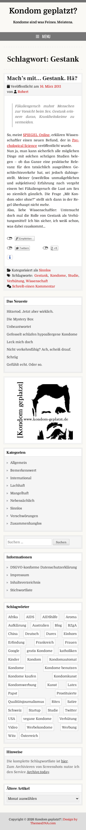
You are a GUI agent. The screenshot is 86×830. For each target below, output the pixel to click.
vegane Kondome (37, 719)
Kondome (58, 275)
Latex (72, 685)
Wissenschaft (37, 281)
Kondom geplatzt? (43, 10)
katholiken (68, 651)
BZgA (72, 625)
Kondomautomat (63, 659)
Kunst (52, 685)
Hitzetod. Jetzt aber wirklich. (30, 311)
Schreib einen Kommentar (33, 286)
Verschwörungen (24, 516)
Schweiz (15, 710)
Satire (72, 702)
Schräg (12, 357)
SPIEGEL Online (36, 135)
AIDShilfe (50, 617)
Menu (46, 36)
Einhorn (70, 634)
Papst (12, 693)
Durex (51, 634)
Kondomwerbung (22, 685)
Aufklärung (17, 625)
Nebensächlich (22, 500)
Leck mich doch (20, 342)
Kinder (13, 659)
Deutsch (32, 634)
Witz (12, 736)
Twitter (71, 710)
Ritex (56, 702)
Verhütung (15, 281)
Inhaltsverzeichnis (25, 582)
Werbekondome (40, 727)
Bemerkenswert (23, 470)
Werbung (69, 727)
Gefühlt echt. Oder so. (24, 364)
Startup (35, 710)
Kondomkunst (65, 676)
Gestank (41, 275)
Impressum (19, 575)
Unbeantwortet (19, 326)
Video (12, 727)
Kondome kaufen (22, 676)
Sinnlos (45, 270)
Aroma (71, 617)
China (13, 634)
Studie (73, 275)
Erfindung (16, 642)
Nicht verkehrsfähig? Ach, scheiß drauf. (39, 349)
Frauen (71, 642)
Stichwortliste (21, 590)
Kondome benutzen (61, 668)
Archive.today (38, 772)
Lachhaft (17, 485)
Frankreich (45, 642)
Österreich (29, 736)
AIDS (30, 617)
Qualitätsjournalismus (26, 702)
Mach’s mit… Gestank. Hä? (42, 78)
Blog (58, 625)
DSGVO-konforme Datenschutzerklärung (43, 567)
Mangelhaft (19, 493)
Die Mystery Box (20, 319)
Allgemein (18, 463)
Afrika (13, 617)
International (20, 478)
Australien (40, 625)
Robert (23, 92)
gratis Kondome (40, 651)
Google (13, 651)
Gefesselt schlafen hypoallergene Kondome (42, 334)
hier (64, 761)
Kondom (34, 659)
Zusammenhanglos (26, 523)
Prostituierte (67, 693)
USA (11, 719)
